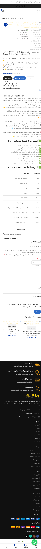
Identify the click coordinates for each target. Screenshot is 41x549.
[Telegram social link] (4, 86)
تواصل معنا (36, 460)
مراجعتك (38, 266)
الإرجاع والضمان (35, 453)
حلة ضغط (5, 18)
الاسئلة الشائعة (35, 466)
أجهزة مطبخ (12, 18)
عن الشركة (36, 500)
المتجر (38, 503)
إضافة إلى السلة (19, 78)
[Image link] (25, 519)
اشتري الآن (8, 78)
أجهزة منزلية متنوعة (34, 485)
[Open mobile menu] (38, 11)
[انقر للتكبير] (38, 25)
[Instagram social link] (22, 5)
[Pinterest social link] (9, 86)
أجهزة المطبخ (36, 478)
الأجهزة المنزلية (35, 475)
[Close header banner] (2, 2)
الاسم (39, 288)
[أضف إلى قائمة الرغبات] (25, 323)
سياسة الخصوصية (35, 450)
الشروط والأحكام (35, 456)
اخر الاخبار (37, 463)
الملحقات (37, 488)
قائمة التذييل (36, 493)
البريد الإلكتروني (36, 296)
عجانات (28, 335)
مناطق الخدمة (36, 422)
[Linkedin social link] (6, 86)
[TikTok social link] (16, 5)
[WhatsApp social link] (19, 5)
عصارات (9, 333)
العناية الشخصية (35, 482)
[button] (31, 328)
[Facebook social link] (24, 5)
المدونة (38, 507)
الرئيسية (20, 18)
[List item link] (20, 413)
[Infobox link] (20, 364)
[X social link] (11, 86)
